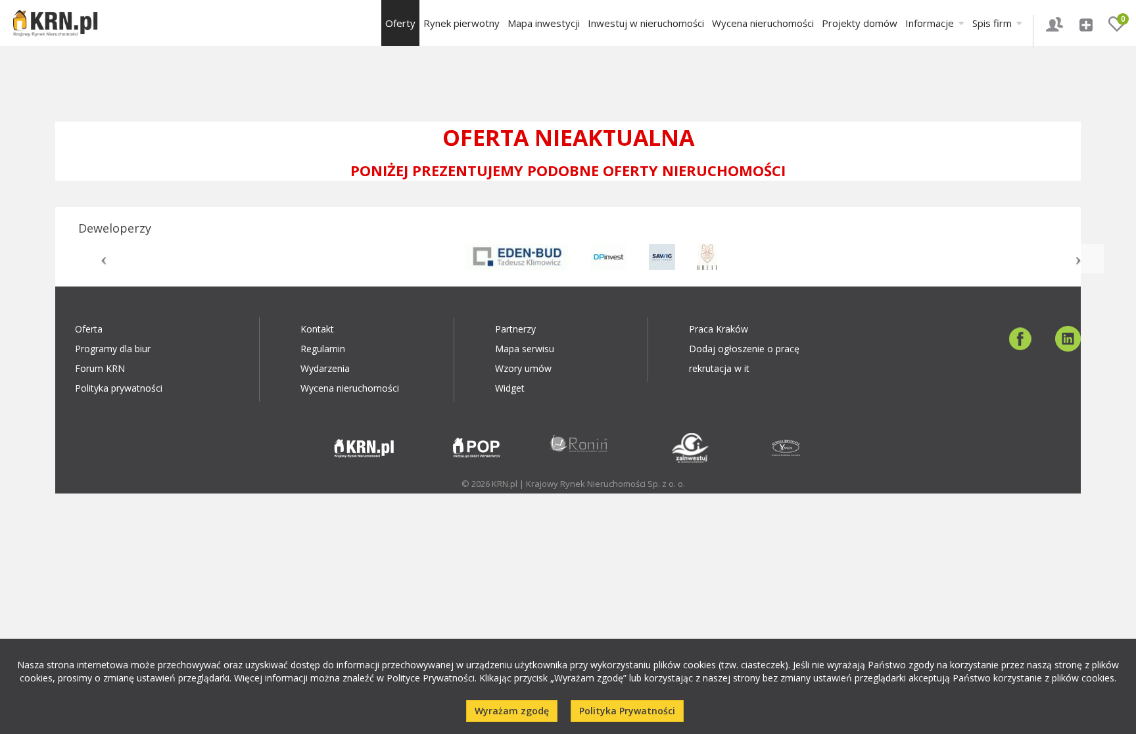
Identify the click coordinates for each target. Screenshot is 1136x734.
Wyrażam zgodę (512, 710)
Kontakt (317, 329)
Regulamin (322, 348)
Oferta (89, 329)
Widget (510, 388)
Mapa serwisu (524, 348)
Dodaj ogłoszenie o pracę (744, 348)
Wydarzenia (325, 368)
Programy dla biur (113, 348)
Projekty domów (859, 23)
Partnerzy (515, 329)
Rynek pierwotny (461, 23)
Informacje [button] (931, 23)
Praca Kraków (718, 329)
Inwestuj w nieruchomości (646, 23)
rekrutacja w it (719, 368)
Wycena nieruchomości (763, 23)
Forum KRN (100, 368)
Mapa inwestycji (544, 23)
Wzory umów (523, 368)
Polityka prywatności (118, 388)
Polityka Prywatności (627, 710)
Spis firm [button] (993, 23)
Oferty (400, 23)
